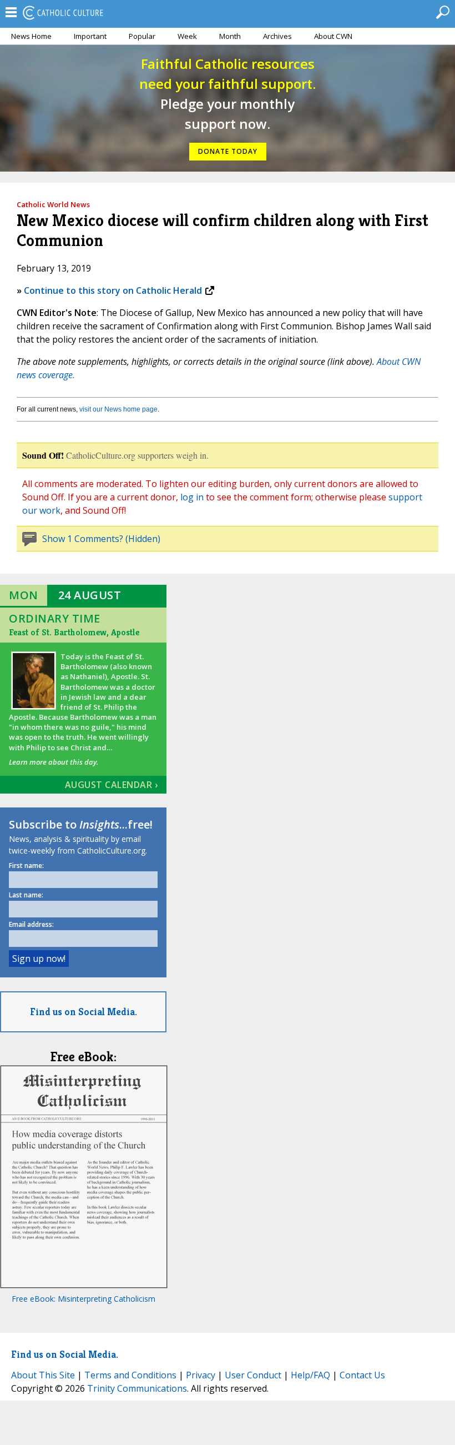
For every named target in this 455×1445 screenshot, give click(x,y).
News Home (31, 36)
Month (230, 36)
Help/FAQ (310, 1375)
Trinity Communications (137, 1388)
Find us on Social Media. (83, 1011)
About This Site (43, 1375)
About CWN (333, 36)
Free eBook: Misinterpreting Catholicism (83, 1298)
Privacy (200, 1375)
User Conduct (253, 1375)
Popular (142, 36)
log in (192, 497)
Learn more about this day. (53, 762)
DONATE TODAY (227, 151)
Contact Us (362, 1375)
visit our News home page (118, 409)
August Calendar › (111, 785)
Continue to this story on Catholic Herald (113, 290)
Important (90, 36)
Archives (277, 36)
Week (187, 36)
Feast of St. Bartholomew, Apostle (74, 632)
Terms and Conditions (130, 1375)
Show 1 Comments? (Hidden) (101, 539)
